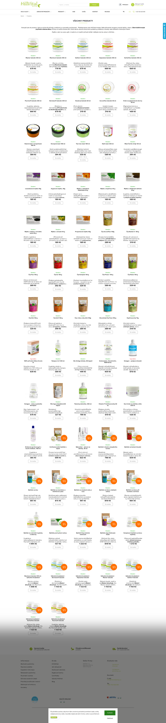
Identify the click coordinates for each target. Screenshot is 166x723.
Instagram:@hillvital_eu (116, 670)
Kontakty (24, 687)
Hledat (94, 4)
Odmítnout (110, 718)
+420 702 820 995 (113, 684)
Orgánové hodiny (57, 672)
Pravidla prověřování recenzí (30, 681)
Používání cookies (27, 675)
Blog (53, 681)
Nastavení (53, 717)
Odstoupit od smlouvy (28, 684)
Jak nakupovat (56, 667)
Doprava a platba (26, 667)
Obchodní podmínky (27, 664)
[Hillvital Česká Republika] (61, 702)
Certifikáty (55, 675)
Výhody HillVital (57, 678)
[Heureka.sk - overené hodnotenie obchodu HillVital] (34, 699)
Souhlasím (110, 713)
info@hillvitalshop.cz (114, 679)
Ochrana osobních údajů (29, 678)
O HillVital (55, 664)
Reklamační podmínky (28, 672)
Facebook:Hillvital (115, 665)
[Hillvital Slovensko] (64, 702)
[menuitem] (27, 11)
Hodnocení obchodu (58, 670)
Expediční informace (27, 670)
